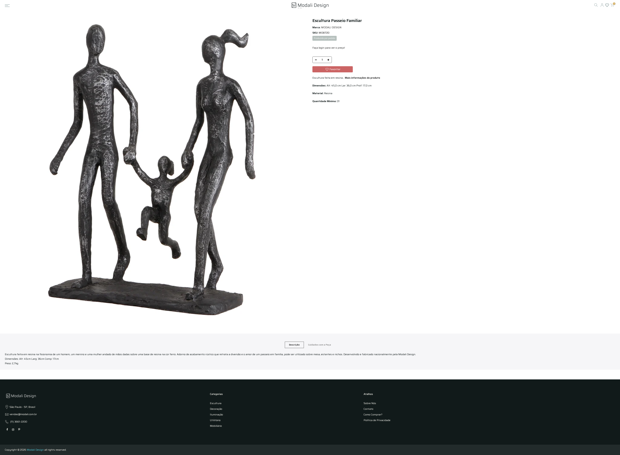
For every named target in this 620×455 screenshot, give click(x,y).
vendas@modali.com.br (23, 414)
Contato (368, 409)
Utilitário (215, 420)
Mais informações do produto (362, 78)
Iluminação (216, 415)
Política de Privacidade (377, 420)
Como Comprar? (373, 415)
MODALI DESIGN (331, 27)
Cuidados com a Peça (319, 344)
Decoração (216, 409)
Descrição (294, 344)
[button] (332, 69)
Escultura (215, 403)
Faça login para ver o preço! (328, 48)
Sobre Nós (370, 403)
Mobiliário (216, 426)
